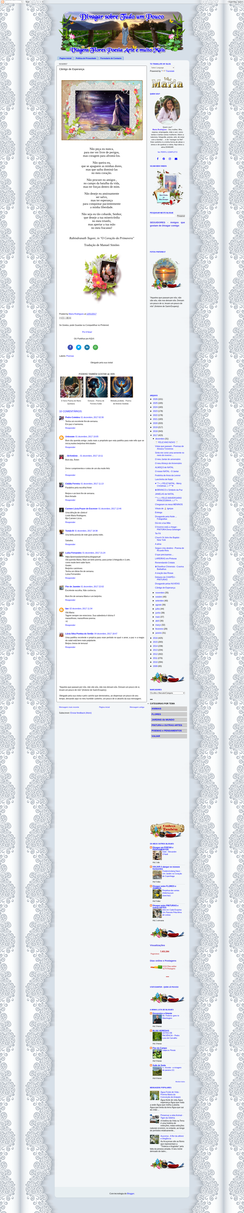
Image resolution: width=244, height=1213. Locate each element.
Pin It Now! (87, 332)
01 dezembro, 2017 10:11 (91, 456)
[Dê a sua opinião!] (63, 318)
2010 (155, 662)
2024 (155, 407)
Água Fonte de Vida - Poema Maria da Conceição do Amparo (171, 1094)
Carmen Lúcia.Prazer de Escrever (81, 508)
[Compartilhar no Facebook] (70, 347)
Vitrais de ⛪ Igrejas (164, 508)
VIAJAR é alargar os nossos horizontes (166, 868)
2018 (155, 431)
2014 (155, 646)
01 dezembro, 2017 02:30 (92, 417)
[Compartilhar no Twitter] (78, 347)
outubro (159, 597)
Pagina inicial (65, 58)
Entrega (158, 512)
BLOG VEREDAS (161, 1031)
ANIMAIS (156, 708)
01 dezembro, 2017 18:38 (86, 531)
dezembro (160, 439)
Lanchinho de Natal (164, 479)
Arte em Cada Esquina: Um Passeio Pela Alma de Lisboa (172, 912)
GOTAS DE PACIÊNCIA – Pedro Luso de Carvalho (170, 1035)
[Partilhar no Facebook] (67, 318)
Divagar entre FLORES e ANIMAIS (164, 887)
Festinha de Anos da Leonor (167, 475)
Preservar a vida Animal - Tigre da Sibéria (172, 1116)
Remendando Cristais (165, 562)
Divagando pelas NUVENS (167, 583)
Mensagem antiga (137, 707)
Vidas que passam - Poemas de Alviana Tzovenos (169, 447)
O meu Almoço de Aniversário (168, 463)
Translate (170, 71)
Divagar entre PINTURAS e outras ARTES (165, 906)
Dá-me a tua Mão (163, 523)
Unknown (70, 436)
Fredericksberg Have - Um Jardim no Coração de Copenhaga (172, 873)
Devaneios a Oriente (162, 1013)
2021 (155, 419)
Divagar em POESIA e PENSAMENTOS (163, 848)
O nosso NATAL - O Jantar (167, 471)
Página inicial (104, 707)
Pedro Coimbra (72, 417)
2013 (155, 650)
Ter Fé (158, 533)
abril (157, 621)
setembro (159, 600)
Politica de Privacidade (86, 58)
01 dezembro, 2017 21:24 (93, 553)
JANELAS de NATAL (164, 494)
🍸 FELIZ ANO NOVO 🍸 (166, 442)
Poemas (70, 356)
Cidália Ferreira (72, 483)
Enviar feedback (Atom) (81, 713)
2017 (155, 435)
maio (157, 617)
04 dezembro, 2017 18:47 (105, 633)
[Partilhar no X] (65, 318)
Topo (239, 1209)
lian (67, 608)
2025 (155, 403)
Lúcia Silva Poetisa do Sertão (79, 633)
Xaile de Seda (159, 1065)
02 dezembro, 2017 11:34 (81, 608)
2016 (155, 638)
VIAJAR (156, 736)
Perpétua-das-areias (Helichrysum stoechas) (170, 893)
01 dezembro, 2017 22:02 (92, 586)
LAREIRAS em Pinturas (166, 558)
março (158, 625)
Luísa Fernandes (73, 553)
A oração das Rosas (164, 573)
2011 (155, 658)
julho (157, 609)
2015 (155, 642)
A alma (158, 544)
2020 (155, 423)
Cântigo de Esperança (165, 588)
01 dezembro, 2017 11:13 (92, 483)
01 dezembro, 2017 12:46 (109, 508)
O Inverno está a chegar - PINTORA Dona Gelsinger (168, 528)
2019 (155, 427)
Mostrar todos (180, 1082)
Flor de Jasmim (72, 586)
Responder (70, 428)
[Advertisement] (167, 352)
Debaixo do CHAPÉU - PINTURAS (165, 578)
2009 (155, 666)
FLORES (156, 714)
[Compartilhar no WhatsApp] (95, 347)
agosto (158, 605)
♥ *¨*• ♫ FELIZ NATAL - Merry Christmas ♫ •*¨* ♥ (168, 484)
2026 (155, 399)
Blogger (130, 1193)
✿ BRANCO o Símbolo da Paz (169, 490)
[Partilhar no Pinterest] (70, 318)
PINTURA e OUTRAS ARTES (167, 725)
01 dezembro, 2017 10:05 (86, 436)
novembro (160, 592)
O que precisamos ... (164, 554)
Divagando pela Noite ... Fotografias (166, 517)
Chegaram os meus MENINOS (169, 504)
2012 (155, 654)
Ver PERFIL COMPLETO (167, 152)
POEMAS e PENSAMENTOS (167, 730)
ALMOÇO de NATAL (164, 467)
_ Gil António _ (72, 456)
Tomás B (69, 531)
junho (158, 613)
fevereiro (159, 629)
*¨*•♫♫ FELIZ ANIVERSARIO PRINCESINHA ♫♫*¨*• (168, 499)
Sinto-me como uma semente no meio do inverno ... (169, 454)
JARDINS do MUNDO (163, 719)
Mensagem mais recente (69, 707)
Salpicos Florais (169, 1050)
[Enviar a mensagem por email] (60, 318)
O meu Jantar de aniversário (167, 459)
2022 (155, 415)
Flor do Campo (160, 1048)
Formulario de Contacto (110, 58)
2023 (155, 411)
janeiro (158, 633)
